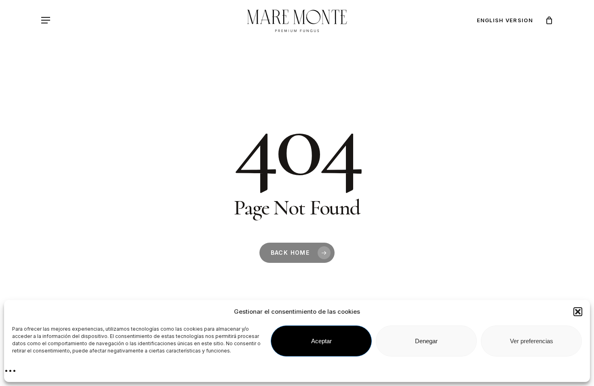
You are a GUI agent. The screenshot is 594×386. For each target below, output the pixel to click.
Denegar (426, 341)
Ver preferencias (531, 341)
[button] (578, 312)
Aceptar (321, 341)
